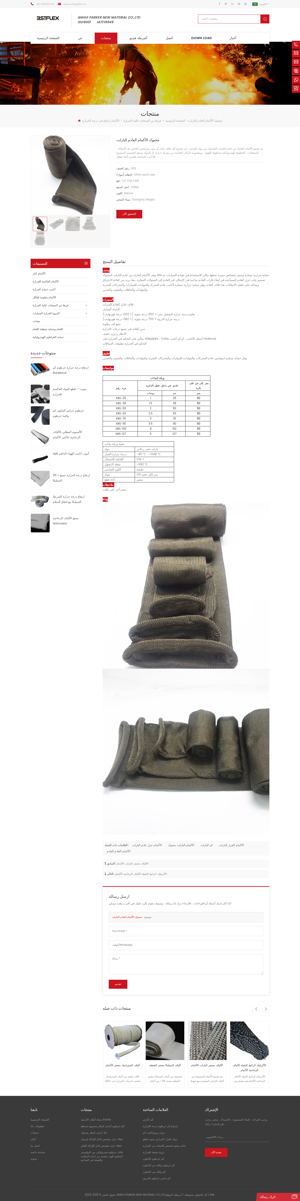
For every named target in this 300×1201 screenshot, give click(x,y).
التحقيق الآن (129, 214)
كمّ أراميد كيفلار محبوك (94, 1133)
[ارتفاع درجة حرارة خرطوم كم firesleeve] (40, 372)
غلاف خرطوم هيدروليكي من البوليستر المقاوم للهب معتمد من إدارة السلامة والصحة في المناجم (102, 1156)
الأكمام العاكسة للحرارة (46, 282)
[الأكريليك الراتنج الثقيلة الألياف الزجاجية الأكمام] (207, 1041)
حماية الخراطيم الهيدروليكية (48, 337)
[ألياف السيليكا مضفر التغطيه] (122, 1041)
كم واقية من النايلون (154, 1172)
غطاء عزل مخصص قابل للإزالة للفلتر (101, 1146)
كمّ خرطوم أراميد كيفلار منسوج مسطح (102, 1126)
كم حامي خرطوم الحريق (156, 1178)
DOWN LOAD (201, 38)
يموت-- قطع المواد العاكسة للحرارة (69, 392)
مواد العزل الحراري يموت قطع (160, 1139)
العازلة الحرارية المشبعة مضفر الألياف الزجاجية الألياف (249, 1067)
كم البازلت (206, 845)
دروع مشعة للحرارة (153, 1152)
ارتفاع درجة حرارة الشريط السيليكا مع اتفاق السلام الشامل (69, 499)
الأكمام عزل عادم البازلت (147, 845)
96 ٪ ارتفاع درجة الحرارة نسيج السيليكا (71, 478)
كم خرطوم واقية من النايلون (159, 1165)
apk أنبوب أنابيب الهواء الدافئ (71, 453)
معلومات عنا (37, 1126)
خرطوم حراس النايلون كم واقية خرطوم (68, 413)
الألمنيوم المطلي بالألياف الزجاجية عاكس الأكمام (67, 435)
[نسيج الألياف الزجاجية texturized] (40, 523)
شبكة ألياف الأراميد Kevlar (96, 1120)
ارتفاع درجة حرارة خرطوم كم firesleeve (71, 370)
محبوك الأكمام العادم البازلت (127, 917)
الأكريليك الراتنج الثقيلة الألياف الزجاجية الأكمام (141, 874)
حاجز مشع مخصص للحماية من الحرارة (164, 1146)
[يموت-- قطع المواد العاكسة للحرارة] (40, 394)
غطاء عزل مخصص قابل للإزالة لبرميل (102, 1139)
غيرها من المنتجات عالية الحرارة (142, 120)
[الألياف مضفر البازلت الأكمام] (165, 1041)
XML (212, 1195)
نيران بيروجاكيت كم (154, 1133)
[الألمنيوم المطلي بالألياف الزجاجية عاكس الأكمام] (40, 437)
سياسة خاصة (38, 1152)
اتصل (169, 38)
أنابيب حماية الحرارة (44, 289)
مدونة (34, 1159)
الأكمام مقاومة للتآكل (44, 297)
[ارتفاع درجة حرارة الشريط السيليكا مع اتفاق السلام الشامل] (40, 501)
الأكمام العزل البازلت (231, 845)
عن (80, 38)
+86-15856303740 (45, 4)
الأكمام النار (39, 274)
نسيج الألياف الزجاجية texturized (66, 521)
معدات (36, 321)
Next (265, 1008)
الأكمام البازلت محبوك (181, 845)
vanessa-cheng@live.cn (74, 4)
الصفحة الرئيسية (48, 38)
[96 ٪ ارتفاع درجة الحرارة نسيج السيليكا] (40, 480)
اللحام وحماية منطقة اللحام (48, 329)
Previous (256, 1008)
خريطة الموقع (174, 1195)
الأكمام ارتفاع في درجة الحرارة (100, 120)
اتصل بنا (35, 1146)
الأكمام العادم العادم (118, 851)
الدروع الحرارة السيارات (46, 313)
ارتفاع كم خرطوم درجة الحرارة (160, 1126)
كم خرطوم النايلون (153, 1159)
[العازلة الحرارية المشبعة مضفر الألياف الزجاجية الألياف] (249, 1041)
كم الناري (148, 1120)
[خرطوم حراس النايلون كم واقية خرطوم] (40, 415)
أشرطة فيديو (138, 38)
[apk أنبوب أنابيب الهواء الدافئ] (40, 458)
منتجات (106, 38)
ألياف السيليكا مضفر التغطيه (123, 1065)
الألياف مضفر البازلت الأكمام (132, 864)
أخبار (233, 38)
